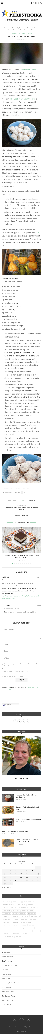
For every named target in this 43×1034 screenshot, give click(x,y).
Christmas (6, 910)
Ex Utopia (5, 970)
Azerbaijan (16, 901)
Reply (39, 577)
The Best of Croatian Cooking (22, 99)
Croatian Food (12, 30)
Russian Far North (9, 928)
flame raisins (7, 492)
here (38, 232)
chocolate (34, 907)
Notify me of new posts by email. (12, 676)
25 (15, 880)
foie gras (31, 913)
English (8, 705)
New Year (6, 925)
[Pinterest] (38, 3)
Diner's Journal (7, 961)
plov (15, 925)
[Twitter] (33, 3)
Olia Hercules (6, 987)
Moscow (15, 922)
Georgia (6, 916)
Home (6, 28)
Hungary (15, 916)
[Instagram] (35, 3)
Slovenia (30, 928)
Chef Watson (23, 907)
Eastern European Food (9, 965)
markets (24, 919)
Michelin (33, 919)
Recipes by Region (17, 28)
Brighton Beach (8, 904)
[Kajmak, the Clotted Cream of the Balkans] (8, 798)
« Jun (4, 887)
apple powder (7, 489)
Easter (22, 913)
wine (26, 936)
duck (15, 913)
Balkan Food (31, 28)
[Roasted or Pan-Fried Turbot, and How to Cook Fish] (8, 843)
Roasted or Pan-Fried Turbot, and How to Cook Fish (27, 841)
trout (37, 930)
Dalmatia (26, 489)
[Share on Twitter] (28, 500)
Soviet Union (19, 930)
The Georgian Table (8, 996)
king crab (6, 919)
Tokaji (28, 930)
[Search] (41, 3)
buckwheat (21, 904)
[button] (3, 545)
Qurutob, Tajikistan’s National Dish (27, 808)
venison (26, 933)
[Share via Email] (34, 500)
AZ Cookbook (6, 952)
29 (38, 880)
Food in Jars (6, 978)
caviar (5, 907)
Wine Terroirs (6, 1005)
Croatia (17, 489)
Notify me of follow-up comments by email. (16, 671)
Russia (31, 925)
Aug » (8, 887)
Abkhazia (6, 901)
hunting (25, 916)
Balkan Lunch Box (8, 956)
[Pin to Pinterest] (30, 500)
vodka (18, 936)
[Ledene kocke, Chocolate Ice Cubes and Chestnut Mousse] (21, 540)
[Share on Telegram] (32, 500)
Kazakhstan (35, 916)
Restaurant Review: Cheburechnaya (16, 831)
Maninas (5, 577)
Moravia (6, 922)
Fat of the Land (7, 974)
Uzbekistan (16, 933)
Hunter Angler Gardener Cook (11, 983)
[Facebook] (31, 3)
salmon (21, 928)
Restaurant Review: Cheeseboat (28, 819)
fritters (17, 492)
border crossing (29, 901)
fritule (26, 492)
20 (27, 877)
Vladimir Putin (8, 936)
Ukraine (6, 933)
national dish (26, 922)
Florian (7, 606)
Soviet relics (7, 930)
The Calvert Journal (8, 991)
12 (21, 874)
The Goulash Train (8, 1000)
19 (21, 877)
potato (23, 925)
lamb (15, 919)
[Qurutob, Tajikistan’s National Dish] (8, 810)
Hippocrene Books (28, 70)
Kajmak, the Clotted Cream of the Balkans (27, 796)
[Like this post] (23, 500)
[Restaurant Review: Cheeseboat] (8, 822)
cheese (13, 907)
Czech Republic (27, 910)
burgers (30, 904)
